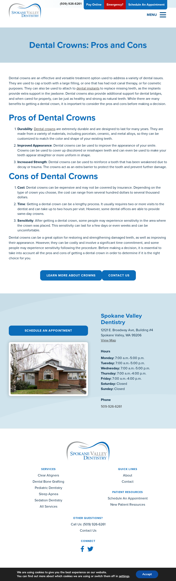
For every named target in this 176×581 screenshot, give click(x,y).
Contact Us (118, 275)
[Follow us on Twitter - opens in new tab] (90, 549)
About (127, 475)
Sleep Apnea (48, 493)
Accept (147, 574)
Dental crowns (44, 128)
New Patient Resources (127, 504)
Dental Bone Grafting (48, 481)
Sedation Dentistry (48, 500)
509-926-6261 (111, 406)
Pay (94, 4)
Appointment (146, 4)
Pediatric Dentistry (48, 487)
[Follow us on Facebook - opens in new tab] (82, 549)
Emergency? (115, 4)
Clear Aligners (48, 475)
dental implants (87, 88)
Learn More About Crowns (71, 275)
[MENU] (163, 15)
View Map (108, 340)
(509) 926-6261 (71, 4)
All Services (48, 506)
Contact (128, 481)
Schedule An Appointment (48, 330)
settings (124, 576)
